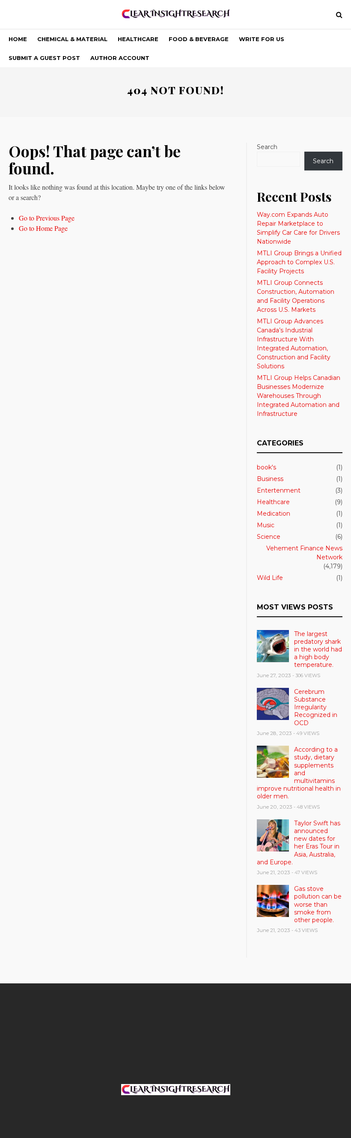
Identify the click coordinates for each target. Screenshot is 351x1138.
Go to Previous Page (46, 217)
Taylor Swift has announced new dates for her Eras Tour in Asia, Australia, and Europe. (298, 842)
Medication (273, 513)
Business (270, 479)
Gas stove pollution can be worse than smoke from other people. (318, 904)
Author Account (119, 57)
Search (267, 147)
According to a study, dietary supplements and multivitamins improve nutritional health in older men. (299, 773)
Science (268, 537)
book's (266, 467)
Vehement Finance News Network (304, 552)
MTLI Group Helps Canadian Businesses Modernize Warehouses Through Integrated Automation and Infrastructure (298, 396)
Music (265, 525)
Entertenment (278, 490)
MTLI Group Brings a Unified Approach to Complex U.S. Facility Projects (299, 262)
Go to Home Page (43, 228)
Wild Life (270, 578)
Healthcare (138, 39)
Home (18, 39)
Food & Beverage (199, 39)
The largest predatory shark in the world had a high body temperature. (318, 649)
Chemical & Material (72, 39)
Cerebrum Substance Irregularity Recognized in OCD (315, 707)
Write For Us (261, 39)
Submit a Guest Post (44, 57)
